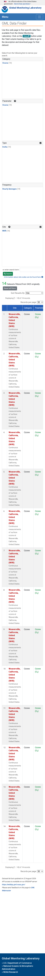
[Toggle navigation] (39, 16)
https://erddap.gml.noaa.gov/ (13, 884)
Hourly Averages (9, 189)
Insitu (4, 147)
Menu (5, 16)
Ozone (5, 63)
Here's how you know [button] (22, 4)
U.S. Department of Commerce (17, 963)
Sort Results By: (18, 293)
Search (9, 274)
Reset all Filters (10, 288)
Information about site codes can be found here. (22, 277)
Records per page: (28, 302)
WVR (4, 231)
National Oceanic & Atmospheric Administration (17, 967)
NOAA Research (10, 972)
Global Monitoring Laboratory (25, 7)
